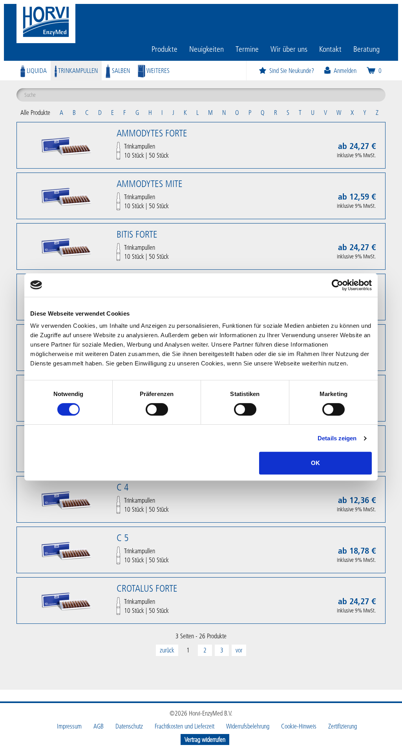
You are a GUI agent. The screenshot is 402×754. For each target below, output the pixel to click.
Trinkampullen (77, 70)
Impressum (69, 726)
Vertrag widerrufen (205, 739)
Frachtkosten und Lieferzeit (184, 726)
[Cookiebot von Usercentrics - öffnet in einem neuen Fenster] (337, 285)
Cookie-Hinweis (298, 726)
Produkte (164, 49)
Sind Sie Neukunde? (291, 70)
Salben (120, 70)
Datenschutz (129, 726)
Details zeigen (337, 438)
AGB (98, 726)
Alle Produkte (35, 112)
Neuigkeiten (206, 49)
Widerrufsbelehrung (247, 726)
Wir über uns (288, 49)
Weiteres (157, 70)
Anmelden (345, 70)
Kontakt (330, 49)
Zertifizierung (342, 726)
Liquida (36, 70)
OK (315, 463)
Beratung (366, 49)
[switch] (157, 409)
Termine (247, 49)
